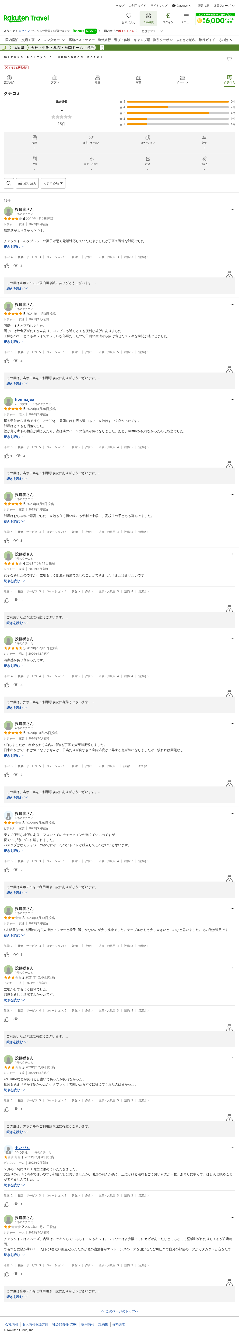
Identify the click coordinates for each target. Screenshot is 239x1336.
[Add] (229, 59)
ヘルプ (120, 5)
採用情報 (87, 1324)
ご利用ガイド (137, 5)
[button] (19, 211)
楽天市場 (203, 5)
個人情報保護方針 (35, 1324)
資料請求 (118, 1324)
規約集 (103, 1324)
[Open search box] (9, 183)
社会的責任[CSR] (64, 1324)
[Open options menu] (232, 209)
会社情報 (11, 1324)
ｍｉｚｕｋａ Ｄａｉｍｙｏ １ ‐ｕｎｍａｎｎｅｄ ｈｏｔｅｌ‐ (54, 57)
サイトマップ (159, 5)
